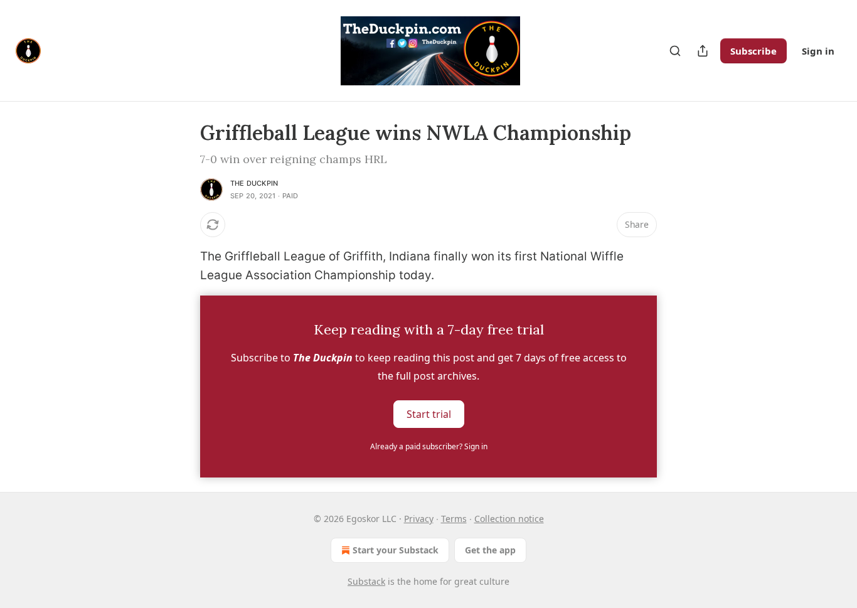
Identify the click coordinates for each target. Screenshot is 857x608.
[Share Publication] (702, 50)
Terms (454, 519)
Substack (366, 581)
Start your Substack (396, 550)
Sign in (818, 51)
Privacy (419, 519)
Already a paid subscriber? (428, 446)
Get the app (490, 550)
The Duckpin (254, 183)
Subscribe (753, 51)
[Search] (675, 50)
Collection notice (509, 519)
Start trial (429, 413)
